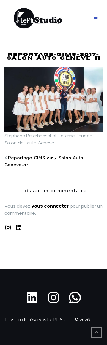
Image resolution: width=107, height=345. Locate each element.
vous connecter (50, 206)
